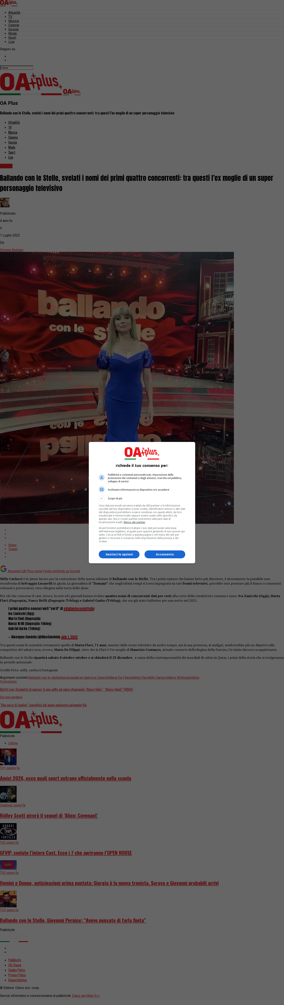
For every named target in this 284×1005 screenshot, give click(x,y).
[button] (142, 498)
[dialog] (142, 502)
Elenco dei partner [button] (134, 522)
